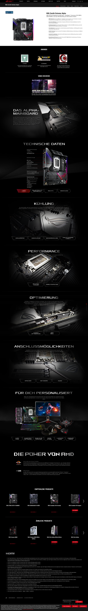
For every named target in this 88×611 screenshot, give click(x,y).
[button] (79, 602)
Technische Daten (63, 6)
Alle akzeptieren (83, 606)
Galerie (72, 6)
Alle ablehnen (75, 606)
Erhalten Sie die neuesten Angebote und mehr (70, 600)
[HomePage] (6, 597)
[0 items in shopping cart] (82, 1)
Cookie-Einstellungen (66, 606)
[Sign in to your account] (80, 1)
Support (81, 6)
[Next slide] (83, 501)
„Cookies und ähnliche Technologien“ (28, 609)
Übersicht (57, 6)
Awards (68, 6)
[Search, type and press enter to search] (78, 1)
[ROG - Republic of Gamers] (9, 1)
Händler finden (76, 6)
